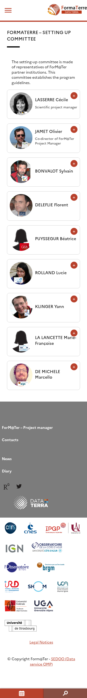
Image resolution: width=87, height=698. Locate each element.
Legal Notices (41, 642)
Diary (7, 470)
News (7, 458)
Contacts (10, 439)
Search (65, 693)
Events (22, 693)
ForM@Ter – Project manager (27, 427)
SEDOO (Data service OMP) (52, 661)
